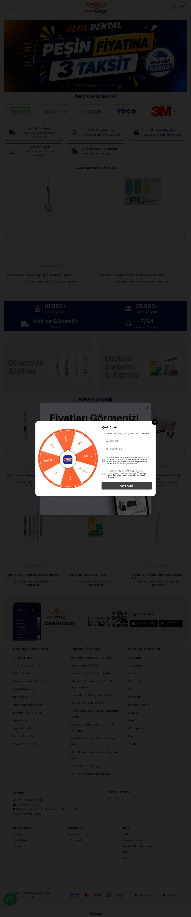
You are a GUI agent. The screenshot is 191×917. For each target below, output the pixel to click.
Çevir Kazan (126, 485)
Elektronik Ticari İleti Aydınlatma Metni (127, 462)
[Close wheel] (155, 422)
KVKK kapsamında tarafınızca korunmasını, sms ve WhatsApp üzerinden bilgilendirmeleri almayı (126, 473)
